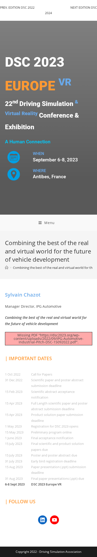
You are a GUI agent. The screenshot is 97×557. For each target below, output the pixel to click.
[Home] (6, 267)
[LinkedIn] (42, 519)
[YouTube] (54, 519)
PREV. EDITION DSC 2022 (17, 7)
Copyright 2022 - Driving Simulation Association (48, 552)
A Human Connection (27, 142)
